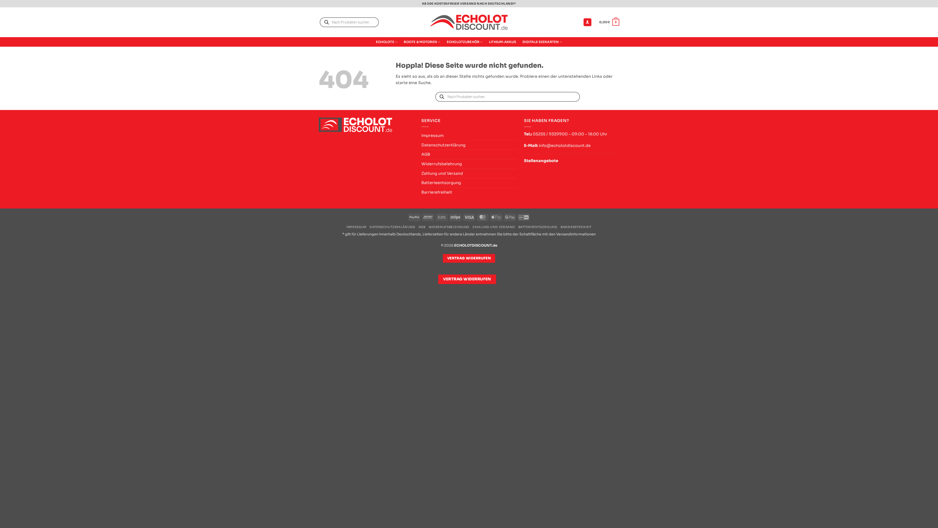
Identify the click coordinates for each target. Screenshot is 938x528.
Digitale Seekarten (540, 42)
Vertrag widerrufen (467, 279)
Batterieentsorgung (441, 182)
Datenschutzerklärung (443, 145)
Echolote (385, 42)
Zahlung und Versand (442, 173)
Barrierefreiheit (436, 192)
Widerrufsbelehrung (441, 163)
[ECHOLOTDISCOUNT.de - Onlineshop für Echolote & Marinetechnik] (469, 22)
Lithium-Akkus (502, 42)
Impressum (432, 135)
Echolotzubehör (463, 42)
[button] (587, 22)
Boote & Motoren (420, 42)
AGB (425, 154)
